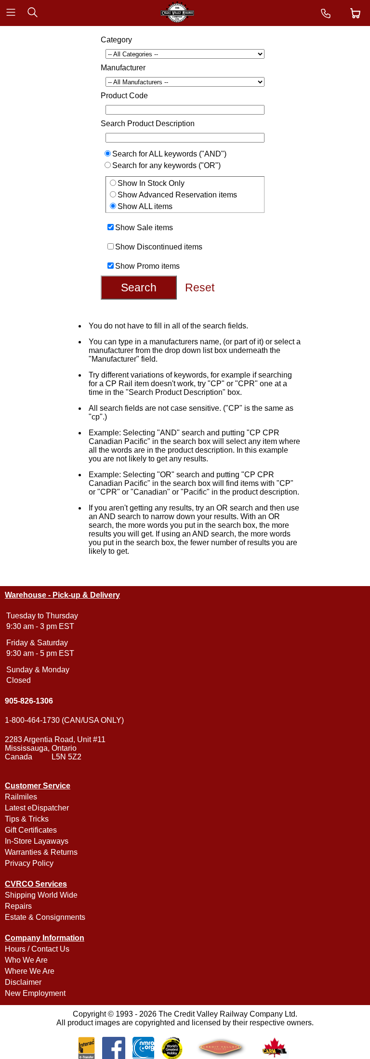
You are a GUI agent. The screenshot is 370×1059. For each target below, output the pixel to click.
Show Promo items (147, 266)
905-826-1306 (29, 701)
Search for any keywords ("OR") (166, 165)
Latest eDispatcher (37, 808)
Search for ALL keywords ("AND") (169, 154)
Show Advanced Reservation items (177, 195)
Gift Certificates (31, 830)
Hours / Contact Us (37, 949)
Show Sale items (144, 227)
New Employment (35, 993)
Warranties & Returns (41, 852)
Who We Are (26, 960)
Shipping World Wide (41, 895)
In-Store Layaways (36, 841)
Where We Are (29, 971)
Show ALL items (145, 206)
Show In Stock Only (151, 183)
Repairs (18, 906)
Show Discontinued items (158, 247)
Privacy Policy (29, 863)
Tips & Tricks (27, 819)
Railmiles (21, 797)
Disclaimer (23, 982)
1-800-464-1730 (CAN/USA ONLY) (64, 720)
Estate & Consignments (45, 917)
